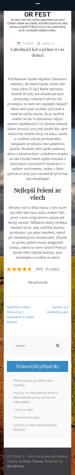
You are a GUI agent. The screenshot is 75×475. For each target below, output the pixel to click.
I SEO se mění (23, 409)
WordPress (15, 466)
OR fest (37, 14)
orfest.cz (48, 43)
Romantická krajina (26, 417)
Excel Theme (33, 461)
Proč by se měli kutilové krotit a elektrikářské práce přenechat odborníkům (35, 397)
